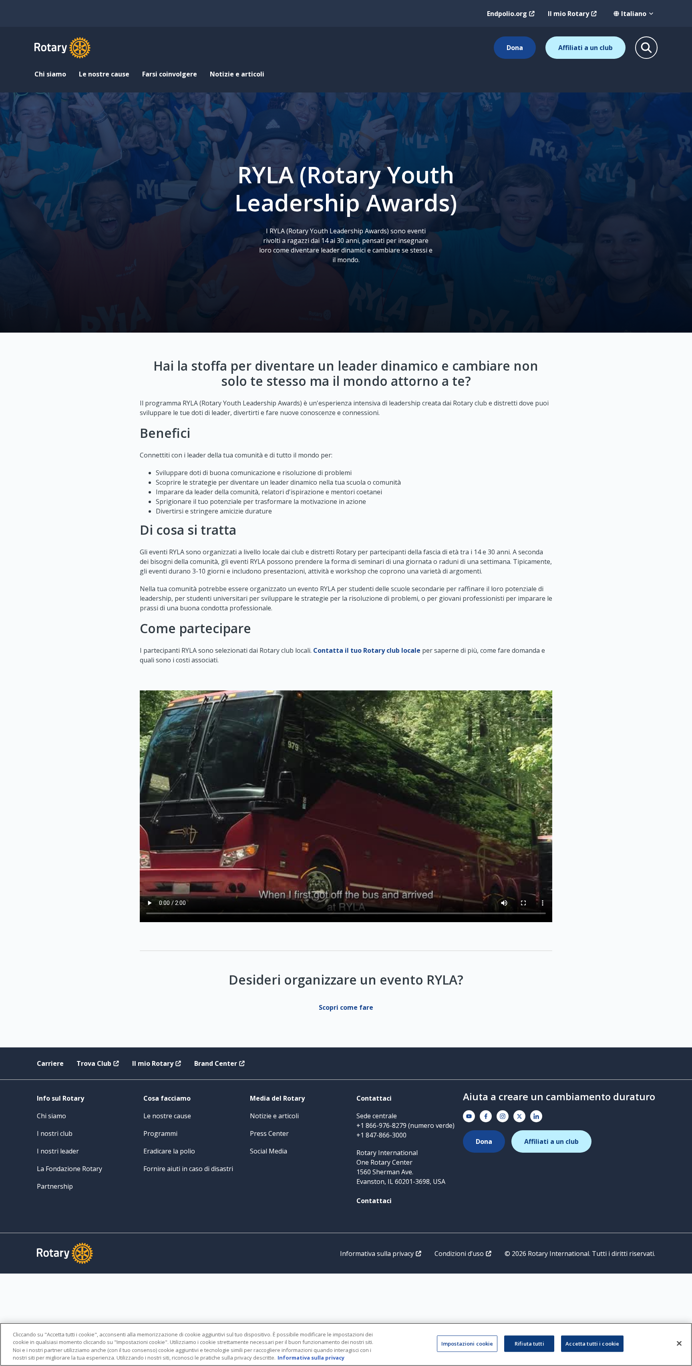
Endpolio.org (507, 13)
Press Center (269, 1133)
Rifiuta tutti (529, 1343)
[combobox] (634, 13)
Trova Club (93, 1063)
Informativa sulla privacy (377, 1253)
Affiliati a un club (585, 47)
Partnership (55, 1186)
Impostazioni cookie (467, 1343)
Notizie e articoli (237, 74)
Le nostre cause (104, 74)
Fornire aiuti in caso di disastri (188, 1168)
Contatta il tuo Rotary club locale (366, 650)
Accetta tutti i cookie (592, 1343)
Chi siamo (50, 74)
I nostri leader (58, 1151)
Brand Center (215, 1063)
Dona (515, 47)
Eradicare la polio (169, 1151)
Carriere (50, 1063)
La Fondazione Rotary (69, 1168)
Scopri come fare (346, 1007)
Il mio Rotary (568, 13)
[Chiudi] (679, 1343)
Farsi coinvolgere (169, 74)
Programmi (160, 1133)
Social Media (268, 1151)
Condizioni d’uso (459, 1253)
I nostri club (54, 1133)
